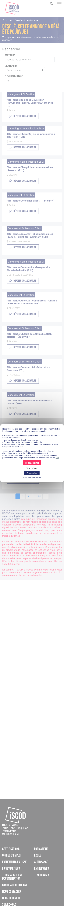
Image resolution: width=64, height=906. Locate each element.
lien (57, 457)
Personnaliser (32, 473)
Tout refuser (32, 468)
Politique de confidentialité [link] (32, 477)
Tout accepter (32, 462)
